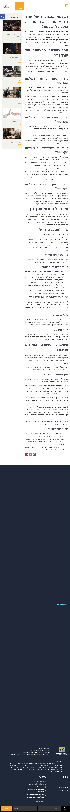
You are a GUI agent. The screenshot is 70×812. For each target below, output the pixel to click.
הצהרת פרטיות (63, 787)
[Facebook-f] (45, 801)
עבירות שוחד (16, 121)
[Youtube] (42, 801)
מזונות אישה (17, 101)
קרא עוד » (18, 39)
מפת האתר (65, 784)
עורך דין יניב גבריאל (56, 370)
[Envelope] (37, 801)
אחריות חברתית (63, 790)
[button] (2, 16)
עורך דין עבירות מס (15, 80)
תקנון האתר (64, 781)
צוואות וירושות (16, 142)
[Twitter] (39, 801)
